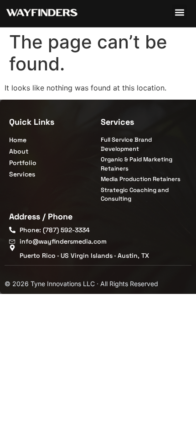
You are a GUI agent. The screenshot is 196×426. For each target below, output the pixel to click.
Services (117, 122)
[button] (179, 12)
